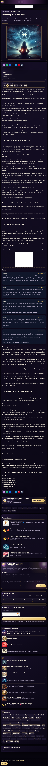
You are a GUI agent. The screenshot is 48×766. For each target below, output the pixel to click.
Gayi (32, 728)
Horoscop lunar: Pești (8, 486)
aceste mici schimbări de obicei (34, 103)
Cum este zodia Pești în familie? (17, 521)
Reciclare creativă (6, 738)
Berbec (9, 508)
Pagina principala (5, 11)
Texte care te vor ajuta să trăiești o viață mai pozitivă (16, 342)
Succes (43, 738)
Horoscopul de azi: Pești (9, 480)
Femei (19, 728)
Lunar (21, 85)
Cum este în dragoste (25, 720)
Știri (40, 738)
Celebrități (38, 717)
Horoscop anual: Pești (8, 488)
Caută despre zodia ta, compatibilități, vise (11, 749)
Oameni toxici (25, 733)
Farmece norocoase (7, 728)
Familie (43, 725)
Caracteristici (24, 717)
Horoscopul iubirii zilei (9, 78)
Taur (9, 510)
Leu (29, 508)
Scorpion (5, 510)
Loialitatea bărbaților (34, 730)
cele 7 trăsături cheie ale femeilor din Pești (18, 369)
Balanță (4, 508)
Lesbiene (22, 730)
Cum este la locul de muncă (16, 722)
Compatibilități (6, 720)
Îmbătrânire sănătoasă (7, 730)
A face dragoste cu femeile (20, 714)
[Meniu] (22, 2)
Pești (33, 508)
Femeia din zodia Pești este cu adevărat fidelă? (20, 552)
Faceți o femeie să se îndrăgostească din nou (31, 725)
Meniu (4, 763)
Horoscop (42, 728)
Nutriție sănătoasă (16, 733)
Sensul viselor (31, 738)
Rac (36, 508)
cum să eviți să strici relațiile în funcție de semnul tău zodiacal (19, 154)
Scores (5, 76)
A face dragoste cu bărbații (8, 714)
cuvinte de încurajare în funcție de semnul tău (12, 194)
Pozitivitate (32, 736)
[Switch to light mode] (19, 2)
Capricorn (14, 508)
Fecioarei (20, 508)
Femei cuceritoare (26, 728)
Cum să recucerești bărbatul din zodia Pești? (19, 536)
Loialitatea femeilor (7, 733)
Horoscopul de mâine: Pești (9, 482)
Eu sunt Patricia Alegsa (9, 593)
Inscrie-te (24, 618)
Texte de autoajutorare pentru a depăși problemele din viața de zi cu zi (20, 312)
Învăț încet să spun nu (12, 405)
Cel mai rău (31, 717)
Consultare (4, 572)
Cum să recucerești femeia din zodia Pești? (19, 529)
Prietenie (38, 736)
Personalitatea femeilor (19, 736)
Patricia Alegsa (5, 23)
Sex (36, 738)
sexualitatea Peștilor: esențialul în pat (17, 419)
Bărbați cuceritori (6, 717)
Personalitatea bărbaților (8, 736)
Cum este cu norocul (15, 720)
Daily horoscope (8, 74)
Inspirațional (16, 730)
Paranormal (31, 733)
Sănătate (19, 738)
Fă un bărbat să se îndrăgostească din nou (11, 725)
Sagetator (41, 508)
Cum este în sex (6, 722)
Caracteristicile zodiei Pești (16, 544)
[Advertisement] (24, 6)
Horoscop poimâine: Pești (9, 484)
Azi (7, 85)
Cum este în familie (35, 720)
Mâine (11, 85)
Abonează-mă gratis (38, 500)
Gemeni (25, 508)
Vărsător (13, 510)
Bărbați (42, 714)
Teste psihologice (9, 741)
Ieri (4, 85)
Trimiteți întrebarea (41, 585)
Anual (25, 85)
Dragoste (26, 722)
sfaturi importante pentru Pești (34, 243)
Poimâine (16, 85)
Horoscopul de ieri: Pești (9, 478)
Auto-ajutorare (31, 714)
